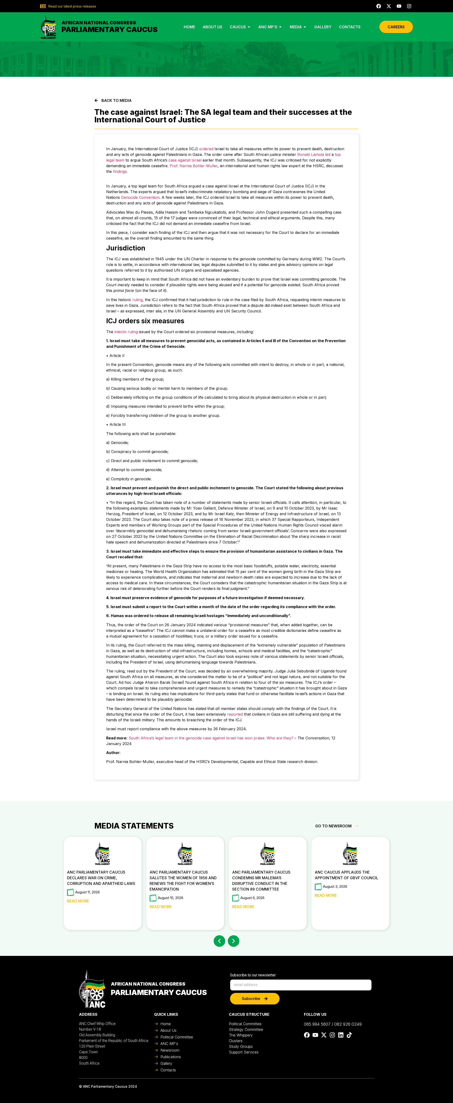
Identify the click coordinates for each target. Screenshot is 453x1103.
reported (235, 714)
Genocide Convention (140, 197)
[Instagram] (409, 6)
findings (120, 171)
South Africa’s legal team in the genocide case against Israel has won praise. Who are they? (211, 738)
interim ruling (126, 331)
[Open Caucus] (249, 27)
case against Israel (184, 160)
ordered (206, 148)
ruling (137, 299)
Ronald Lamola (310, 154)
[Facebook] (378, 6)
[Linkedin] (341, 1035)
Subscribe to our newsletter (253, 975)
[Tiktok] (349, 1035)
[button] (219, 941)
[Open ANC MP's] (280, 27)
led (327, 154)
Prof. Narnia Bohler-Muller (194, 165)
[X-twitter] (389, 6)
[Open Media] (305, 27)
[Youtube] (399, 6)
